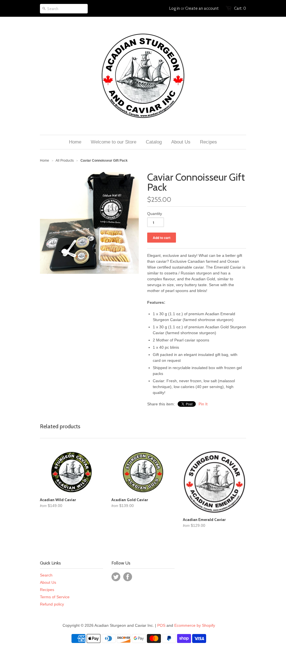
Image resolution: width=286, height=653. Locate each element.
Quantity (154, 213)
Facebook (127, 576)
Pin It (203, 404)
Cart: (240, 8)
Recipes (47, 589)
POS (161, 625)
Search (46, 575)
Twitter (115, 576)
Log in (174, 8)
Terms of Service (55, 597)
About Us (48, 582)
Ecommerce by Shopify (194, 625)
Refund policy (52, 604)
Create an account (202, 8)
